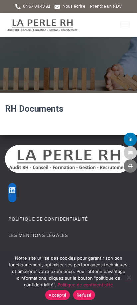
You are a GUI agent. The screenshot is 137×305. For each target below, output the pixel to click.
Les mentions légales (38, 236)
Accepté (58, 295)
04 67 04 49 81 (36, 6)
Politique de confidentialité (48, 219)
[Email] (130, 152)
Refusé (84, 295)
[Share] (130, 139)
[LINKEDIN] (12, 190)
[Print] (130, 166)
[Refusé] (128, 277)
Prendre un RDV (106, 6)
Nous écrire (73, 6)
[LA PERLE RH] (45, 25)
